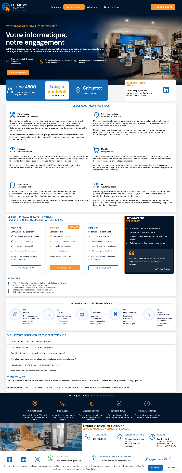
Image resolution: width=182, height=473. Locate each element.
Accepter (155, 467)
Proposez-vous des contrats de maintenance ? (32, 347)
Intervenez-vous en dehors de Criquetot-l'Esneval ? (34, 370)
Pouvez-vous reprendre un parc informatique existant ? (36, 365)
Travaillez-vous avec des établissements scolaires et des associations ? (43, 359)
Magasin (56, 7)
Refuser (171, 467)
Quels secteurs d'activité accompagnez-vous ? (32, 341)
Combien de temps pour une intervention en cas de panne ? (38, 353)
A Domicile (93, 7)
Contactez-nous (26, 268)
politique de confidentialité (83, 469)
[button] (57, 90)
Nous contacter (113, 7)
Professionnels (74, 7)
